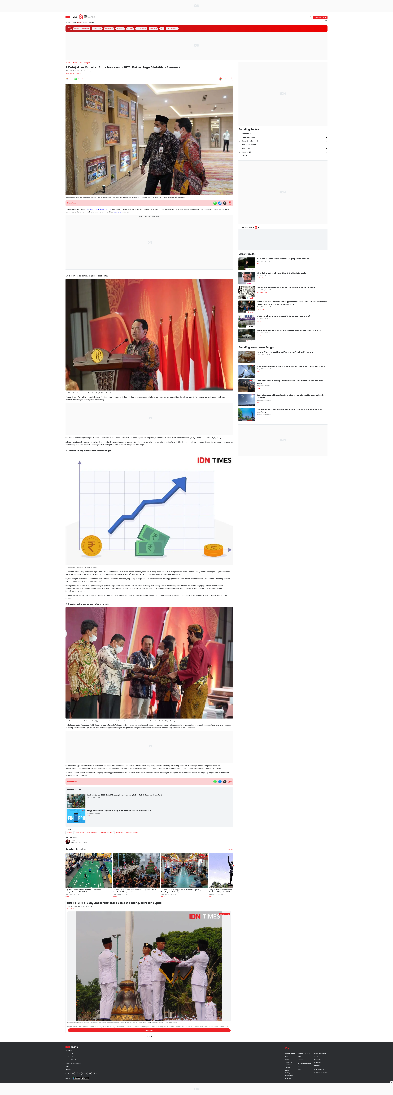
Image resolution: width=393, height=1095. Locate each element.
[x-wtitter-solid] (224, 203)
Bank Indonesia (93, 209)
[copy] (230, 203)
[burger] (326, 21)
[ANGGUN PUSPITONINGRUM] (68, 839)
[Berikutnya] (233, 985)
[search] (311, 17)
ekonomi (117, 212)
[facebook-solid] (220, 203)
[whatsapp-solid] (215, 203)
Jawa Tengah (105, 209)
